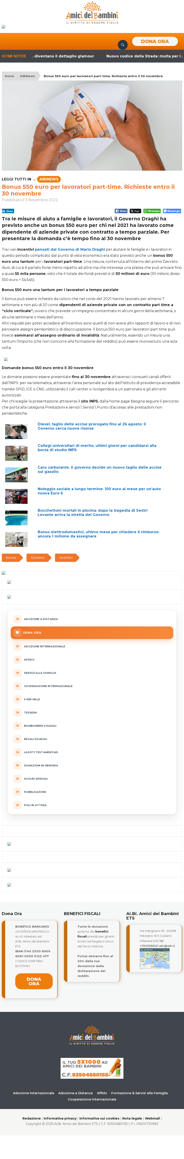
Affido (102, 1093)
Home (9, 76)
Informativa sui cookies (99, 1118)
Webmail (152, 1118)
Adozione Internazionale (33, 1093)
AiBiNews (27, 76)
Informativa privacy (60, 1118)
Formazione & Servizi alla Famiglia (139, 1093)
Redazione (31, 1118)
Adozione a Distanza (75, 1093)
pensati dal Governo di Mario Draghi (70, 249)
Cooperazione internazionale (92, 1099)
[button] (5, 42)
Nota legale (132, 1118)
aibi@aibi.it (167, 946)
